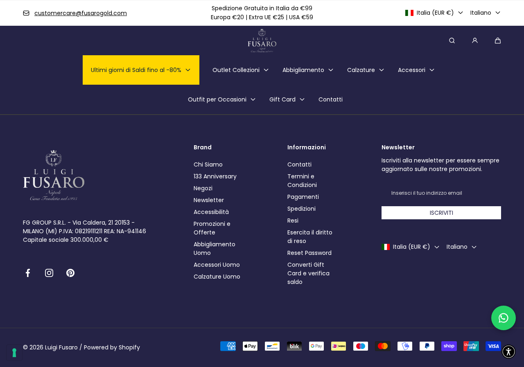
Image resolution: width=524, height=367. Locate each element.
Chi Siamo (208, 164)
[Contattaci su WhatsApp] (503, 318)
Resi (292, 220)
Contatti (299, 164)
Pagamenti (303, 197)
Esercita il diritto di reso (309, 236)
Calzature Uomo (217, 276)
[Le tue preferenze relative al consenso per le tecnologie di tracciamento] (14, 352)
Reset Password (309, 253)
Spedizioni (301, 209)
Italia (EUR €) (435, 13)
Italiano (480, 13)
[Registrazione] (475, 40)
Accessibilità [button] (211, 212)
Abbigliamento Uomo (214, 248)
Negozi (203, 188)
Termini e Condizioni (302, 180)
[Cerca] (452, 40)
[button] (498, 40)
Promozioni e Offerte (212, 228)
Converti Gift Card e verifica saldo (308, 273)
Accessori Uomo (217, 265)
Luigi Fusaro (61, 347)
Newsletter (209, 200)
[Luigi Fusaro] (262, 40)
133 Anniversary (215, 176)
